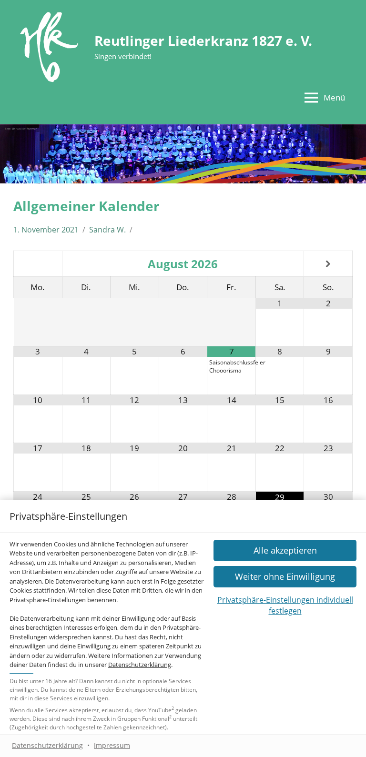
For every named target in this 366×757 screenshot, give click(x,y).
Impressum (112, 745)
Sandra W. (107, 229)
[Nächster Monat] (328, 264)
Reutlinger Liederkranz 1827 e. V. (203, 40)
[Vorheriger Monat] (38, 264)
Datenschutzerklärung (139, 664)
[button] (285, 576)
